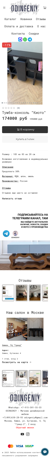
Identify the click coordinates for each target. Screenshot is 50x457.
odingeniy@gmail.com (36, 417)
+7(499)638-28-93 (13, 417)
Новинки (26, 19)
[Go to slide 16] (31, 102)
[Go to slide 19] (37, 102)
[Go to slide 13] (25, 102)
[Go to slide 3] (6, 102)
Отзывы (41, 19)
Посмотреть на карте (15, 362)
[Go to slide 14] (27, 102)
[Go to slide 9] (17, 102)
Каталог (10, 19)
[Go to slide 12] (23, 102)
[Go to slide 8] (15, 102)
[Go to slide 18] (35, 102)
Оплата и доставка (18, 26)
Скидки (34, 33)
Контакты (18, 33)
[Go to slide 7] (13, 102)
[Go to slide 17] (33, 102)
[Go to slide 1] (2, 102)
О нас (41, 26)
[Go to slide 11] (21, 102)
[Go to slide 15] (29, 102)
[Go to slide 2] (4, 102)
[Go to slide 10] (19, 102)
